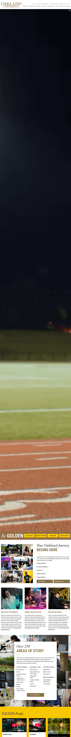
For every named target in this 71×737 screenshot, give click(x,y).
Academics (25, 6)
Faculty (56, 6)
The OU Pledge (46, 684)
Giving (64, 6)
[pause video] (69, 10)
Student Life (44, 6)
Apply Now (53, 535)
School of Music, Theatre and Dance (20, 689)
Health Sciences (20, 682)
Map (39, 3)
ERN (65, 3)
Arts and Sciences (20, 669)
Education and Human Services (21, 675)
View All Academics (35, 695)
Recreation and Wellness (42, 566)
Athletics (68, 6)
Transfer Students (41, 577)
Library (33, 3)
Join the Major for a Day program (32, 627)
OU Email (50, 3)
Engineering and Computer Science (20, 679)
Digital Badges (46, 669)
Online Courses (46, 674)
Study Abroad (33, 686)
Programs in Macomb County (34, 680)
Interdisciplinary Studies (33, 676)
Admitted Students (59, 581)
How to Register (41, 581)
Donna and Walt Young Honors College (34, 672)
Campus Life (39, 570)
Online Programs (46, 672)
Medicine (18, 684)
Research (62, 3)
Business (18, 672)
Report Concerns (56, 3)
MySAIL (46, 3)
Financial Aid (31, 6)
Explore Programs (41, 535)
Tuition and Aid (64, 535)
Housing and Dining (41, 563)
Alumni (60, 6)
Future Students (37, 6)
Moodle (42, 3)
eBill (36, 3)
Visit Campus (29, 535)
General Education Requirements (47, 680)
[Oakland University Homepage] (11, 4)
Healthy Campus (51, 6)
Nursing (18, 686)
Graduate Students (41, 573)
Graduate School (33, 669)
